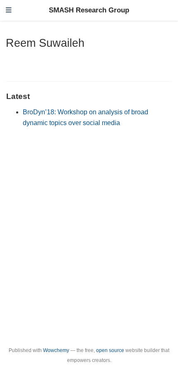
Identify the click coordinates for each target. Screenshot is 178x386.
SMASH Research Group (89, 10)
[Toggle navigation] (9, 10)
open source (110, 350)
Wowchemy (56, 350)
